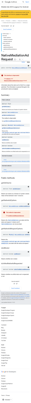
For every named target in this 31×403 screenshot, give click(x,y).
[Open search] (23, 2)
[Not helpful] (13, 26)
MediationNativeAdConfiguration (13, 80)
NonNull (11, 125)
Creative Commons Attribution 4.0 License (19, 294)
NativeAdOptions (13, 112)
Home (2, 20)
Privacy (8, 395)
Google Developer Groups (7, 313)
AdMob (14, 2)
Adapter (8, 78)
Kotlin (23, 62)
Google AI (3, 386)
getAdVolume (5, 106)
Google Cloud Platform (7, 383)
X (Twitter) (4, 338)
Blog (2, 327)
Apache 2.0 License (24, 296)
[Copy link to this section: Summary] (10, 95)
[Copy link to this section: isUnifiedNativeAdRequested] (23, 264)
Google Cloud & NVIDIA (6, 320)
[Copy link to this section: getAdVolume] (12, 183)
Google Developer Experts (7, 315)
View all (3, 365)
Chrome (3, 350)
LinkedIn (3, 335)
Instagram (3, 332)
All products (4, 388)
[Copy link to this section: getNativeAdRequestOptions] (24, 229)
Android (3, 347)
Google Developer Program (8, 310)
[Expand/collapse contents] (10, 34)
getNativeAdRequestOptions (12, 121)
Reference (25, 22)
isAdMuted (5, 140)
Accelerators (4, 318)
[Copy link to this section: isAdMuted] (10, 248)
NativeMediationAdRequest (19, 68)
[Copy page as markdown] (20, 59)
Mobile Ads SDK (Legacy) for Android (14, 7)
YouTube (3, 340)
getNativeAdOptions (8, 115)
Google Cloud (4, 360)
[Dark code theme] (28, 65)
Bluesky (3, 330)
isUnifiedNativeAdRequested (10, 148)
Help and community (22, 20)
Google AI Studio (5, 355)
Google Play (4, 363)
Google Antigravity (5, 358)
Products (8, 20)
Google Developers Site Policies (17, 297)
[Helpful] (11, 26)
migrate (18, 14)
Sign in (27, 2)
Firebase (3, 352)
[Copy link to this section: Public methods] (16, 178)
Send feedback (7, 29)
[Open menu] (2, 2)
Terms (3, 395)
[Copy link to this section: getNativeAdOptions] (18, 200)
